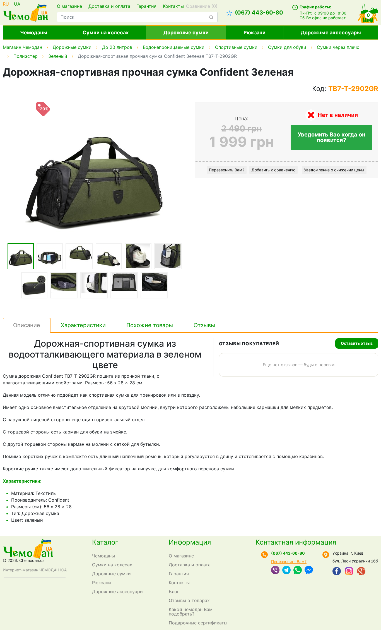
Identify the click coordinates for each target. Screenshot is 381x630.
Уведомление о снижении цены (334, 169)
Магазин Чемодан (22, 47)
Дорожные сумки (186, 32)
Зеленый (57, 56)
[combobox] (137, 17)
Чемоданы (33, 32)
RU (6, 4)
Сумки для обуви (287, 47)
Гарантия (146, 6)
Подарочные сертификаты (198, 623)
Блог (174, 591)
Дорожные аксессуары (331, 32)
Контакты (173, 6)
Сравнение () (202, 6)
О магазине (69, 6)
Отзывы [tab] (204, 325)
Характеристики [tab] (83, 325)
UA (17, 4)
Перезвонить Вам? (226, 169)
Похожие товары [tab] (149, 325)
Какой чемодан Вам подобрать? (191, 612)
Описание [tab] (26, 325)
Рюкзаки (254, 32)
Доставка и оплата (109, 6)
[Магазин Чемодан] (25, 12)
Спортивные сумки (236, 47)
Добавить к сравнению (273, 169)
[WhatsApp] (297, 570)
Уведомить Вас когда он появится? (331, 137)
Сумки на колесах (106, 32)
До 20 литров (117, 47)
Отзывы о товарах (189, 600)
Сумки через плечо (338, 47)
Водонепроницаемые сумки (173, 47)
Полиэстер (25, 56)
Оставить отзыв (357, 343)
